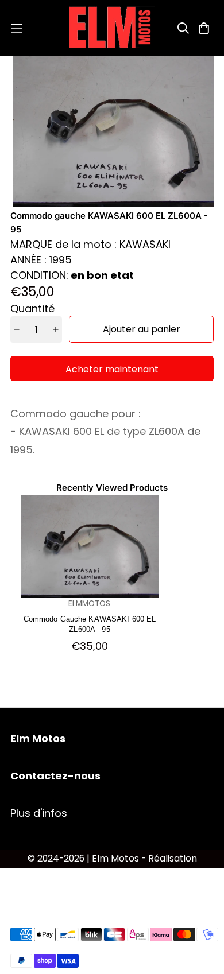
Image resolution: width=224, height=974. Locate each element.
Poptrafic (112, 873)
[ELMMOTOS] (112, 28)
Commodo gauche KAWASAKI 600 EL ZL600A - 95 (90, 623)
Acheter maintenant (112, 369)
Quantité (32, 308)
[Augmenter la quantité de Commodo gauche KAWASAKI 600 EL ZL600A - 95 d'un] (56, 329)
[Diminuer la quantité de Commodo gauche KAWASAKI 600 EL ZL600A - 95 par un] (17, 329)
